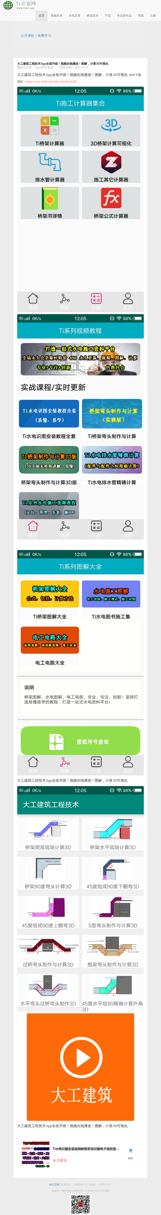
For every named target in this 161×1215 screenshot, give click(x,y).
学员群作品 (124, 15)
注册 (153, 15)
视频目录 (56, 15)
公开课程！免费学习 (36, 35)
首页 (41, 15)
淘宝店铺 (54, 1184)
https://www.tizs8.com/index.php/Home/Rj (51, 81)
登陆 (141, 15)
